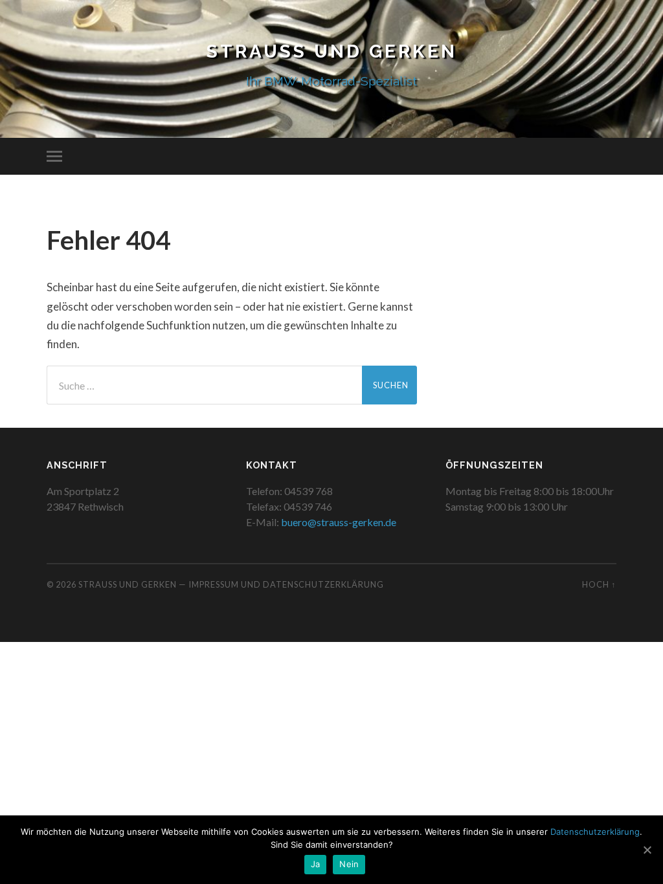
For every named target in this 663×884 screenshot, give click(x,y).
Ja (315, 864)
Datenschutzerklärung (595, 831)
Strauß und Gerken (332, 51)
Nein (349, 864)
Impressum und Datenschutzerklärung (286, 584)
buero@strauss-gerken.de (338, 522)
